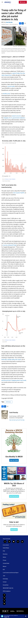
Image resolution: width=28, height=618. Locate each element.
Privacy (4, 560)
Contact (4, 581)
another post (6, 93)
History (4, 557)
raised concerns (16, 116)
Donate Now (5, 585)
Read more (14, 529)
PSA (4, 551)
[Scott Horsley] (4, 414)
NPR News (8, 401)
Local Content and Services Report (10, 572)
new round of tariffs (18, 193)
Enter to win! (14, 522)
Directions (5, 554)
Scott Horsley (9, 22)
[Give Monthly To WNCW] (14, 441)
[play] (2, 616)
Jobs (4, 575)
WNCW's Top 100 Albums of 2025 (14, 484)
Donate (23, 2)
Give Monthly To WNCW (14, 457)
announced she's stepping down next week (13, 380)
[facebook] (4, 595)
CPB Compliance (6, 591)
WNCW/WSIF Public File (8, 588)
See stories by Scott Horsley (16, 420)
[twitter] (4, 600)
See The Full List (14, 496)
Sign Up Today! (14, 460)
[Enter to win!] (14, 510)
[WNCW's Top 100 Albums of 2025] (14, 473)
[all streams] (26, 616)
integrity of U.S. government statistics (14, 118)
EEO (4, 569)
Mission (4, 566)
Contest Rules (6, 563)
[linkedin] (4, 603)
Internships (5, 578)
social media (11, 86)
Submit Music (6, 547)
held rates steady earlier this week (11, 359)
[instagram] (4, 597)
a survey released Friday (9, 245)
